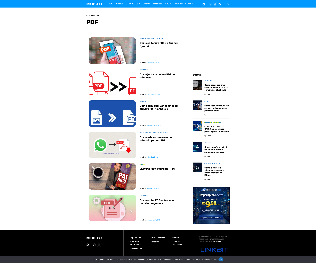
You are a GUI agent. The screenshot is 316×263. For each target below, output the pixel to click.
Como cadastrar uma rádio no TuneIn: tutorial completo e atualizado (216, 87)
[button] (228, 4)
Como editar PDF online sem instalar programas (157, 202)
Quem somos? (136, 248)
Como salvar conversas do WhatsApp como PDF (156, 139)
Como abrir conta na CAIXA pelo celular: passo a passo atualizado (216, 129)
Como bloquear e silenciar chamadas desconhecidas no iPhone (214, 171)
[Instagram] (215, 3)
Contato (175, 238)
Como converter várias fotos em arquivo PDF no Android (159, 107)
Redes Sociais (145, 133)
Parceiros (155, 242)
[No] (313, 259)
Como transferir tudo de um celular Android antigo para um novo (216, 149)
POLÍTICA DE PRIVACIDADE (135, 243)
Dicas (206, 101)
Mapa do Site (135, 238)
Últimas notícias (158, 238)
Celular (150, 38)
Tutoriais (159, 38)
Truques (155, 133)
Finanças (208, 122)
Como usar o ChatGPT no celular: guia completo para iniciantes (216, 108)
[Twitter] (210, 3)
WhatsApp (164, 133)
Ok (221, 259)
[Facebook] (204, 3)
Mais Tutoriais (94, 3)
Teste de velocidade (177, 243)
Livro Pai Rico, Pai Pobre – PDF (157, 168)
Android (143, 38)
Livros (142, 164)
